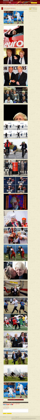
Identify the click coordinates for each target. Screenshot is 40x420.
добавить (5, 413)
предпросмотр (9, 413)
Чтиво (5, 402)
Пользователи (9, 6)
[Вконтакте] (12, 0)
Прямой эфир (12, 6)
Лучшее (4, 6)
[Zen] (13, 0)
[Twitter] (11, 0)
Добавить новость (34, 2)
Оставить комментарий (6, 407)
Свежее (6, 6)
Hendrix (14, 402)
